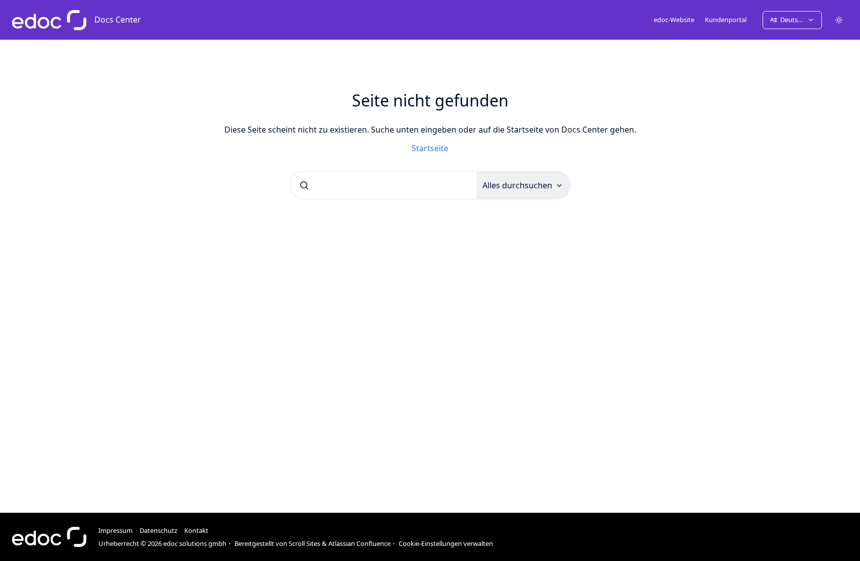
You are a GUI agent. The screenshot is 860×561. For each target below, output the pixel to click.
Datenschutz (158, 530)
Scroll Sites (304, 543)
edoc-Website (674, 19)
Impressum (115, 530)
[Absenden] (304, 185)
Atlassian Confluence (359, 543)
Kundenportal (726, 19)
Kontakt (196, 530)
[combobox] (383, 185)
